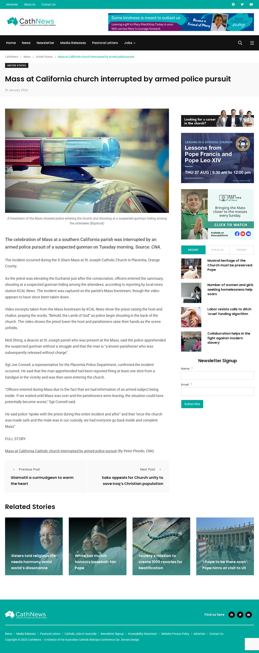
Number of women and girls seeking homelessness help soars (230, 289)
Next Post (147, 469)
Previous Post (29, 469)
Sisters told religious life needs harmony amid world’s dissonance (33, 561)
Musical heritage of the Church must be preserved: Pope (230, 265)
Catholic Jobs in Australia (81, 633)
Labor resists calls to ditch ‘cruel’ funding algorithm (229, 311)
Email (186, 385)
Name (187, 369)
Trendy (242, 250)
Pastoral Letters (105, 43)
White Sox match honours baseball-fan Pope (95, 561)
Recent (193, 250)
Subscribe (192, 404)
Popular (217, 250)
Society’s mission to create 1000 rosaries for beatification (160, 561)
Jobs (128, 43)
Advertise (12, 4)
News (26, 43)
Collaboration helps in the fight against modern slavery (228, 338)
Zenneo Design (130, 639)
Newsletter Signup (112, 633)
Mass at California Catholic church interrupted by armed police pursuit (61, 451)
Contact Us (48, 4)
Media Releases (73, 43)
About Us (29, 4)
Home (11, 43)
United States (16, 65)
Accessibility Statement (142, 633)
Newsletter (45, 43)
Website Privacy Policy (175, 633)
